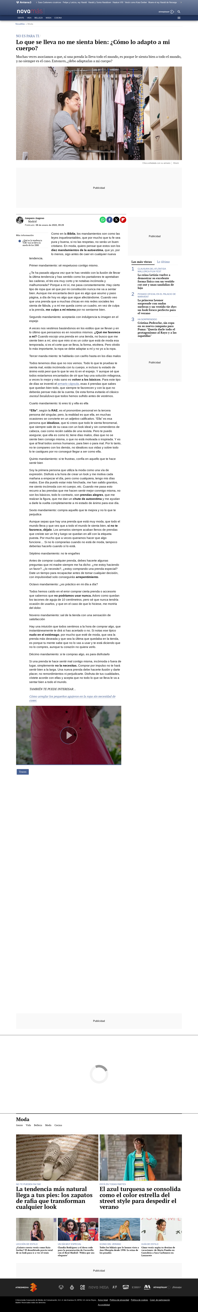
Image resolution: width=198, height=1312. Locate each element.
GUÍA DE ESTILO (149, 1244)
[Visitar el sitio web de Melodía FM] (147, 1287)
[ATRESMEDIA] (26, 1287)
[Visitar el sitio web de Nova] (93, 1287)
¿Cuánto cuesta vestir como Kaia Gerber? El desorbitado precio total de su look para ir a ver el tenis (34, 1250)
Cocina (58, 18)
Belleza (38, 18)
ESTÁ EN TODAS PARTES (113, 1184)
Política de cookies (139, 1300)
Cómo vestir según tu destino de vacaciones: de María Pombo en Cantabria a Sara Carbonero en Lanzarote (158, 1251)
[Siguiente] (180, 2)
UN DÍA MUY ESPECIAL (69, 1244)
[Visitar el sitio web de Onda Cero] (125, 1287)
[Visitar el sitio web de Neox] (82, 1287)
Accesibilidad (104, 1305)
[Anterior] (35, 2)
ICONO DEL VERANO (110, 1244)
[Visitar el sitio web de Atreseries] (115, 1287)
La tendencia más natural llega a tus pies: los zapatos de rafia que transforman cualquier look (54, 1198)
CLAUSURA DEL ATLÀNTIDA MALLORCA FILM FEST (152, 270)
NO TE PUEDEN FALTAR (28, 1184)
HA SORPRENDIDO (147, 319)
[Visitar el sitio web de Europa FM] (136, 1287)
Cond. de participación (160, 1300)
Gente (21, 18)
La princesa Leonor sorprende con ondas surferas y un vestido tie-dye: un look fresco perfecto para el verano (157, 307)
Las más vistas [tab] (141, 262)
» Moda (29, 24)
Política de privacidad (119, 1300)
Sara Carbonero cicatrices (49, 2)
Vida (29, 18)
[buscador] (179, 12)
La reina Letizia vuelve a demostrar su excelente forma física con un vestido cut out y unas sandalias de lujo (156, 281)
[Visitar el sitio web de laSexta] (72, 1287)
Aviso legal (103, 1300)
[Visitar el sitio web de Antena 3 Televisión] (61, 1287)
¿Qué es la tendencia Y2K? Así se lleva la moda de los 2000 (32, 243)
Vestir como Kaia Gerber (136, 2)
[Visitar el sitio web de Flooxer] (177, 1287)
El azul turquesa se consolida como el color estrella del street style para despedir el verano (140, 1198)
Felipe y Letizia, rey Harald (75, 2)
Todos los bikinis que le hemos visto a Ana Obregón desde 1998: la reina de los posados (119, 1250)
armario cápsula (68, 383)
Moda (48, 18)
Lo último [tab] (163, 262)
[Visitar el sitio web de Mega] (104, 1287)
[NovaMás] (39, 11)
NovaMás (20, 24)
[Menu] (179, 18)
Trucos (22, 771)
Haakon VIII (118, 2)
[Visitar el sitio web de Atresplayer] (162, 1287)
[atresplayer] (165, 12)
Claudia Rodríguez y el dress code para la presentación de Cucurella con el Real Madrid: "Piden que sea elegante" (76, 1251)
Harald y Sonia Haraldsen (99, 2)
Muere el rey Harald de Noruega (162, 2)
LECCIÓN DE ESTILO (27, 1244)
